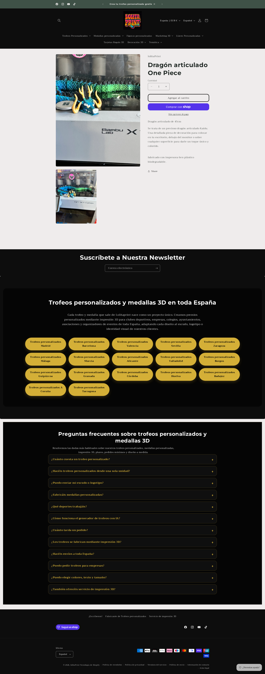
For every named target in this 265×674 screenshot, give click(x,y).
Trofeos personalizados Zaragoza (219, 344)
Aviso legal (204, 668)
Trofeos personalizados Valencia (132, 344)
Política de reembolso (112, 665)
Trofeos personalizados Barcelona (89, 344)
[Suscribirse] (156, 268)
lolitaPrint (75, 665)
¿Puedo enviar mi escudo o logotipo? (77, 483)
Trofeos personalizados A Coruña (45, 389)
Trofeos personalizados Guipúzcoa (45, 374)
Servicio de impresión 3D (162, 616)
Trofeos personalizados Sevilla (175, 344)
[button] (59, 20)
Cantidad (152, 80)
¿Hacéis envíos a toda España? (72, 554)
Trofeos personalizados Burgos (219, 359)
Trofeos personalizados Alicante (132, 359)
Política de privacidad (134, 665)
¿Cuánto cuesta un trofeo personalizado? (80, 459)
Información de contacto (198, 665)
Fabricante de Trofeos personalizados (125, 616)
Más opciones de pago (178, 114)
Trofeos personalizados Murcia (89, 359)
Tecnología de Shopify (90, 665)
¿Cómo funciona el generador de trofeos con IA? (85, 518)
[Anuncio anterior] (103, 4)
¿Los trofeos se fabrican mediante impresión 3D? (86, 542)
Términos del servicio (157, 665)
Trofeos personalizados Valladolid (175, 359)
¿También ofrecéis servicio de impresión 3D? (83, 589)
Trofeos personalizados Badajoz (219, 374)
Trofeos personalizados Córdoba (132, 374)
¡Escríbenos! (95, 616)
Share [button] (154, 171)
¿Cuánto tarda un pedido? (69, 530)
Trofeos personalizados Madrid (45, 344)
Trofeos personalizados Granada (89, 374)
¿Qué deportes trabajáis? (69, 507)
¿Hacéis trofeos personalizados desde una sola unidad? (90, 471)
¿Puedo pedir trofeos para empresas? (77, 566)
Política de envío (176, 665)
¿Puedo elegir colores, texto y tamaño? (79, 577)
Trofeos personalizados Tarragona (89, 389)
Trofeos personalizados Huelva (175, 374)
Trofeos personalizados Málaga (45, 359)
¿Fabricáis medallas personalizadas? (77, 495)
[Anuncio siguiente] (162, 4)
